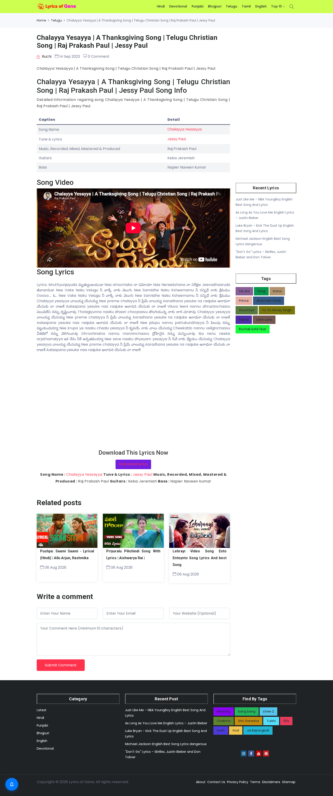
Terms (255, 782)
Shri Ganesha (248, 721)
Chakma (223, 721)
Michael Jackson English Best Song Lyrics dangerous (166, 744)
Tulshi (271, 721)
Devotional (178, 6)
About (200, 782)
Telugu (231, 6)
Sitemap (288, 782)
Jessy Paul (176, 139)
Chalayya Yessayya (184, 129)
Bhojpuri (214, 6)
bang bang (246, 711)
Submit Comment (61, 665)
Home (41, 20)
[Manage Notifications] (11, 784)
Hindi (161, 6)
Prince (244, 300)
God (235, 730)
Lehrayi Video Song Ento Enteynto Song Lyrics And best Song (200, 558)
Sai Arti (244, 291)
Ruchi (46, 56)
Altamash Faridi (268, 300)
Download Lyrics (133, 464)
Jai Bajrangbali (258, 730)
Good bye (246, 310)
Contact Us (216, 782)
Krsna (277, 291)
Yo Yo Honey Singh (277, 310)
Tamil (246, 6)
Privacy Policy (237, 782)
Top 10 (276, 6)
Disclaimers (271, 782)
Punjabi (197, 6)
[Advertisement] (133, 401)
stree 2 (268, 711)
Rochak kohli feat (252, 329)
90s (286, 721)
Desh (221, 730)
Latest (41, 710)
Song (261, 291)
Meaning (223, 711)
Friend (244, 319)
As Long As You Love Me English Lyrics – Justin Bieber (166, 723)
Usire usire (264, 319)
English (261, 6)
